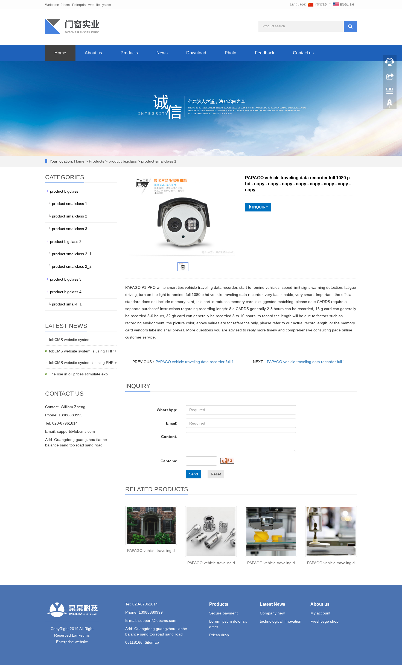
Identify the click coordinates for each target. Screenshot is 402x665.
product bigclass (122, 161)
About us (93, 53)
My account (320, 613)
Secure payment (223, 613)
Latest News (272, 604)
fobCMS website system (70, 339)
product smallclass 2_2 (72, 266)
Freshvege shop (324, 621)
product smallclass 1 (158, 161)
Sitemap (152, 642)
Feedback (264, 53)
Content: (169, 436)
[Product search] (350, 26)
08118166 (133, 642)
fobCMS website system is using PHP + (83, 351)
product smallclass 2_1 (72, 254)
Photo (230, 53)
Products (129, 53)
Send (193, 474)
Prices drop (219, 635)
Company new (272, 613)
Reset (216, 474)
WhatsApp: (167, 410)
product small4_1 (67, 304)
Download (196, 53)
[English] (343, 4)
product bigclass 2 (65, 241)
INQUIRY (260, 207)
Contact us (303, 53)
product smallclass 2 (69, 216)
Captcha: (169, 461)
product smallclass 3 (69, 228)
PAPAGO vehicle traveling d (151, 550)
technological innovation (280, 621)
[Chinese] (317, 4)
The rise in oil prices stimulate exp (78, 374)
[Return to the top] (390, 104)
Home (60, 53)
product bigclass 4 (65, 292)
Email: (171, 423)
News (162, 53)
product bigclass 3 (65, 279)
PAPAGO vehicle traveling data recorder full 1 (195, 362)
